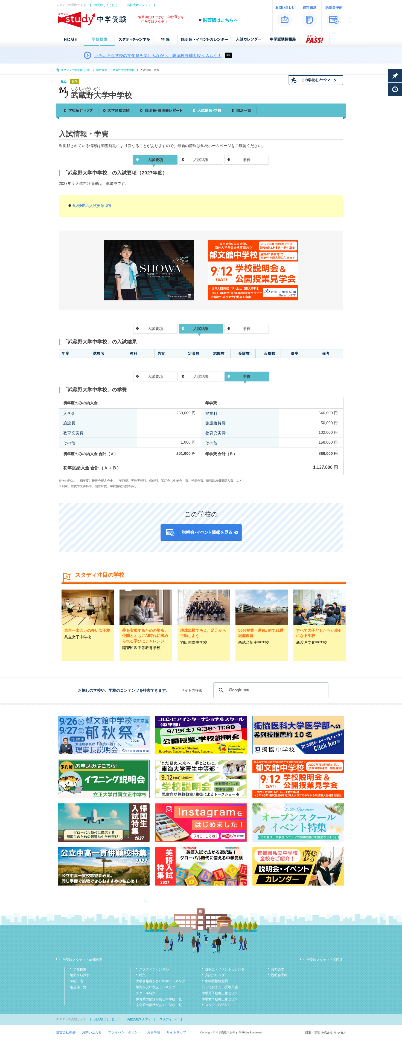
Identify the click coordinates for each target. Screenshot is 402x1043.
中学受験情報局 (216, 981)
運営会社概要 (66, 1032)
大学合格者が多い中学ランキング (160, 981)
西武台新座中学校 (253, 642)
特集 (142, 975)
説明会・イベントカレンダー (226, 969)
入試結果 (201, 159)
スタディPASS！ (217, 1005)
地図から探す (80, 975)
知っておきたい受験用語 (220, 987)
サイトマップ (176, 1032)
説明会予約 (279, 975)
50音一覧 (77, 981)
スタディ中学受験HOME (76, 69)
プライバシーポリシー (124, 1032)
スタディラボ (169, 1019)
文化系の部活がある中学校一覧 (159, 1005)
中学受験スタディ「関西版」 (324, 960)
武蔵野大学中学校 (124, 69)
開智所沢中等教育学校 (141, 647)
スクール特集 (146, 993)
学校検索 (101, 69)
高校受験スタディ (139, 5)
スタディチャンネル (154, 969)
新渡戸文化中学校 (311, 642)
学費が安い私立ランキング (155, 987)
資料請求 (277, 969)
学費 (246, 159)
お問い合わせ (92, 1032)
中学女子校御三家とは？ (220, 999)
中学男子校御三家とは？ (220, 993)
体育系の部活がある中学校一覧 (159, 999)
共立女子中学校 (77, 637)
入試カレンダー (216, 975)
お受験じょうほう (106, 5)
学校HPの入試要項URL (92, 205)
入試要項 (155, 328)
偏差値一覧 (78, 987)
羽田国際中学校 (193, 642)
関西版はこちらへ (220, 20)
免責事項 (153, 1032)
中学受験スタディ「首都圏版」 (82, 960)
